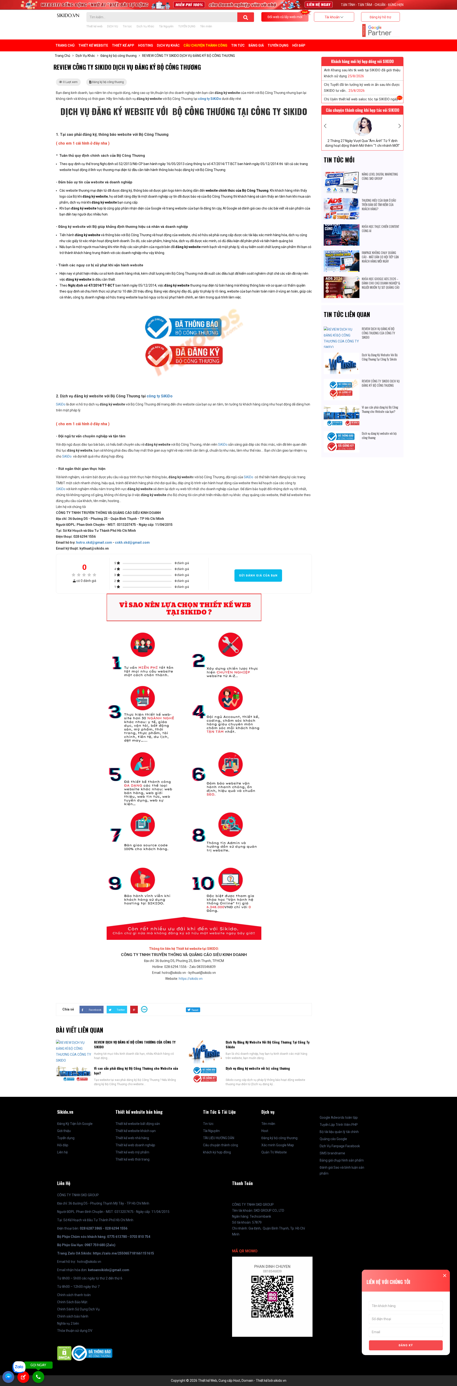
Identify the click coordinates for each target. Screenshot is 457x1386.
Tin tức (127, 26)
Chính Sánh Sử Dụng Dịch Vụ (78, 1309)
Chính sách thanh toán (74, 1295)
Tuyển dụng (66, 1138)
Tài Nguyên (166, 26)
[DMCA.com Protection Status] (64, 1353)
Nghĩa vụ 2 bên (68, 1323)
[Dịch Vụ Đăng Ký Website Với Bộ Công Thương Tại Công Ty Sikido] (341, 355)
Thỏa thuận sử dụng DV (74, 1330)
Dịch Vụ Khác (145, 26)
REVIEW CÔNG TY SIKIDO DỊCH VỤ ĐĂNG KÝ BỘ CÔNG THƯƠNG (381, 383)
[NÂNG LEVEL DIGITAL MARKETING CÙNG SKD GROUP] (341, 175)
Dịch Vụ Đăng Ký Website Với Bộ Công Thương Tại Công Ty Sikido (267, 1044)
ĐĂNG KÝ (406, 1345)
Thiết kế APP (123, 45)
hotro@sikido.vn (89, 1262)
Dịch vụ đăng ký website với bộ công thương (258, 1068)
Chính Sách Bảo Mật (72, 1302)
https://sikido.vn (191, 979)
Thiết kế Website (93, 45)
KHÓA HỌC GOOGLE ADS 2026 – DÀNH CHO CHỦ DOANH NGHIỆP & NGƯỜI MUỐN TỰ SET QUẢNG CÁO (381, 283)
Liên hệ (62, 1152)
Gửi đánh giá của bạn (258, 575)
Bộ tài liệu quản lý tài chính (339, 1132)
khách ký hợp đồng (217, 1152)
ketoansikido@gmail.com (108, 1270)
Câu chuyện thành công (205, 45)
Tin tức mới (339, 159)
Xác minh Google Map (277, 1145)
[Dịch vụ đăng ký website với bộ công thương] (341, 434)
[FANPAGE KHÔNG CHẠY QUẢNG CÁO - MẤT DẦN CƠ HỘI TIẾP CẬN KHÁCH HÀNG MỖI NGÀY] (341, 253)
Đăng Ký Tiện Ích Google (75, 1124)
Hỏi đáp (298, 45)
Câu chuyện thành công (220, 1145)
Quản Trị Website (274, 1152)
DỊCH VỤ (112, 26)
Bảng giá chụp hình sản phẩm (342, 1160)
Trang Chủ (65, 45)
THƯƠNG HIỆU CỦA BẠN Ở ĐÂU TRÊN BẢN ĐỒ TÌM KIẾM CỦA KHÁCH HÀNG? (379, 204)
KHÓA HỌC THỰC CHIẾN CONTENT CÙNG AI (380, 228)
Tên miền (206, 26)
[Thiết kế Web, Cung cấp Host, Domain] (68, 15)
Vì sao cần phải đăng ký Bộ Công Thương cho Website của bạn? (136, 1070)
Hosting (145, 45)
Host (264, 1131)
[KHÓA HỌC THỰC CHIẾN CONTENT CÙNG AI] (341, 227)
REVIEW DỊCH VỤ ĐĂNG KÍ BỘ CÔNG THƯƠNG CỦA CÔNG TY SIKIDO (134, 1044)
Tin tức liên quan (347, 314)
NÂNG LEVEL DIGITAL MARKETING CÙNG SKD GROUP (380, 176)
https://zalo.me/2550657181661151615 (123, 1253)
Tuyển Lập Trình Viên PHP (339, 1125)
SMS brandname (332, 1153)
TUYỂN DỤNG (186, 26)
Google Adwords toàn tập (339, 1117)
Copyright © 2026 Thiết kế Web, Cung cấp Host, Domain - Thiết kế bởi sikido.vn (228, 1380)
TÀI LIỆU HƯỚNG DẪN (218, 1138)
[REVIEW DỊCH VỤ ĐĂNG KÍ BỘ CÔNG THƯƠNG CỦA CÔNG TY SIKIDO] (341, 329)
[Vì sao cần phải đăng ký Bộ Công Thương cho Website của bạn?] (341, 408)
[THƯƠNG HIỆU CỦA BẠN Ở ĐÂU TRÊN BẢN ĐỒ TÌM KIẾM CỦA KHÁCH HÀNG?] (341, 201)
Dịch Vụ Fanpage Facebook (340, 1146)
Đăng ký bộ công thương (118, 56)
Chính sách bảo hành (72, 1316)
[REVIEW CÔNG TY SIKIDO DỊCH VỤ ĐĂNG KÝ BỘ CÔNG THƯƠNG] (341, 382)
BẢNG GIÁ (256, 45)
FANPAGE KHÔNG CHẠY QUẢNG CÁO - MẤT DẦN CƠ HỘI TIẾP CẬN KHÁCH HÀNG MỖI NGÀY (380, 257)
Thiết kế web (94, 26)
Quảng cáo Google (333, 1139)
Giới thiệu (64, 1131)
